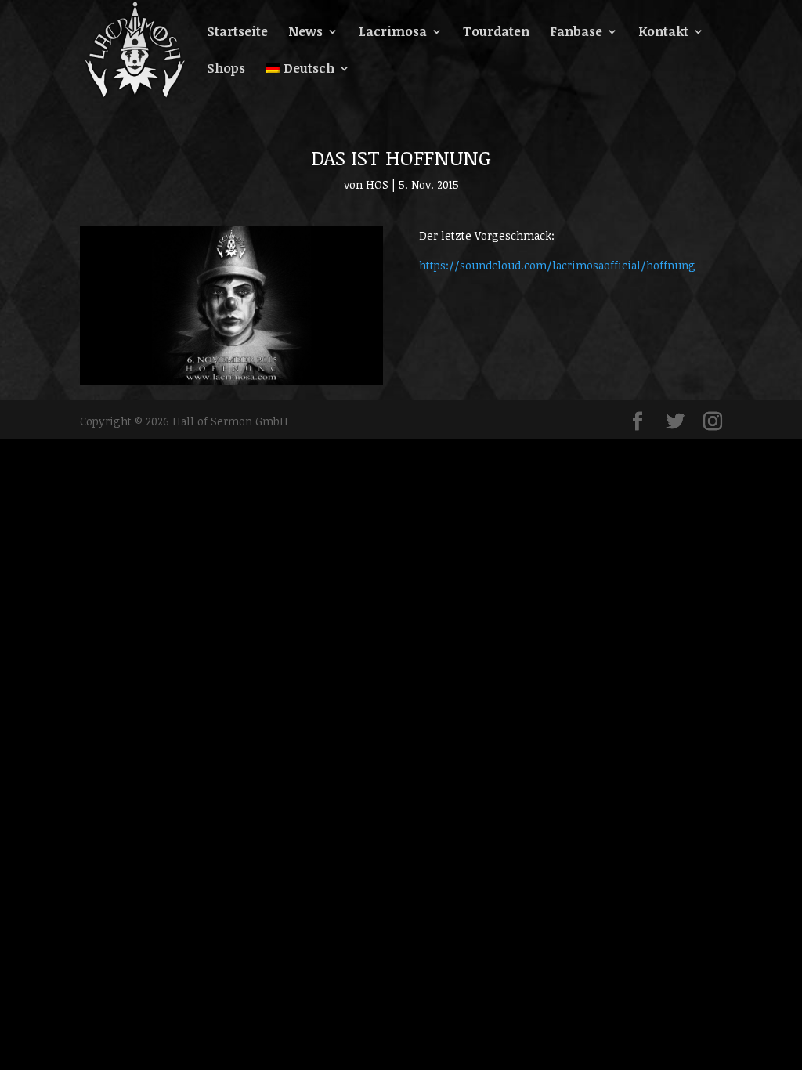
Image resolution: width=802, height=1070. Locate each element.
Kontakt (663, 33)
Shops (226, 70)
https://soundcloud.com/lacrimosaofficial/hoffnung (557, 265)
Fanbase (576, 33)
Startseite (237, 33)
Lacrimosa (393, 33)
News (305, 33)
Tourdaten (496, 33)
